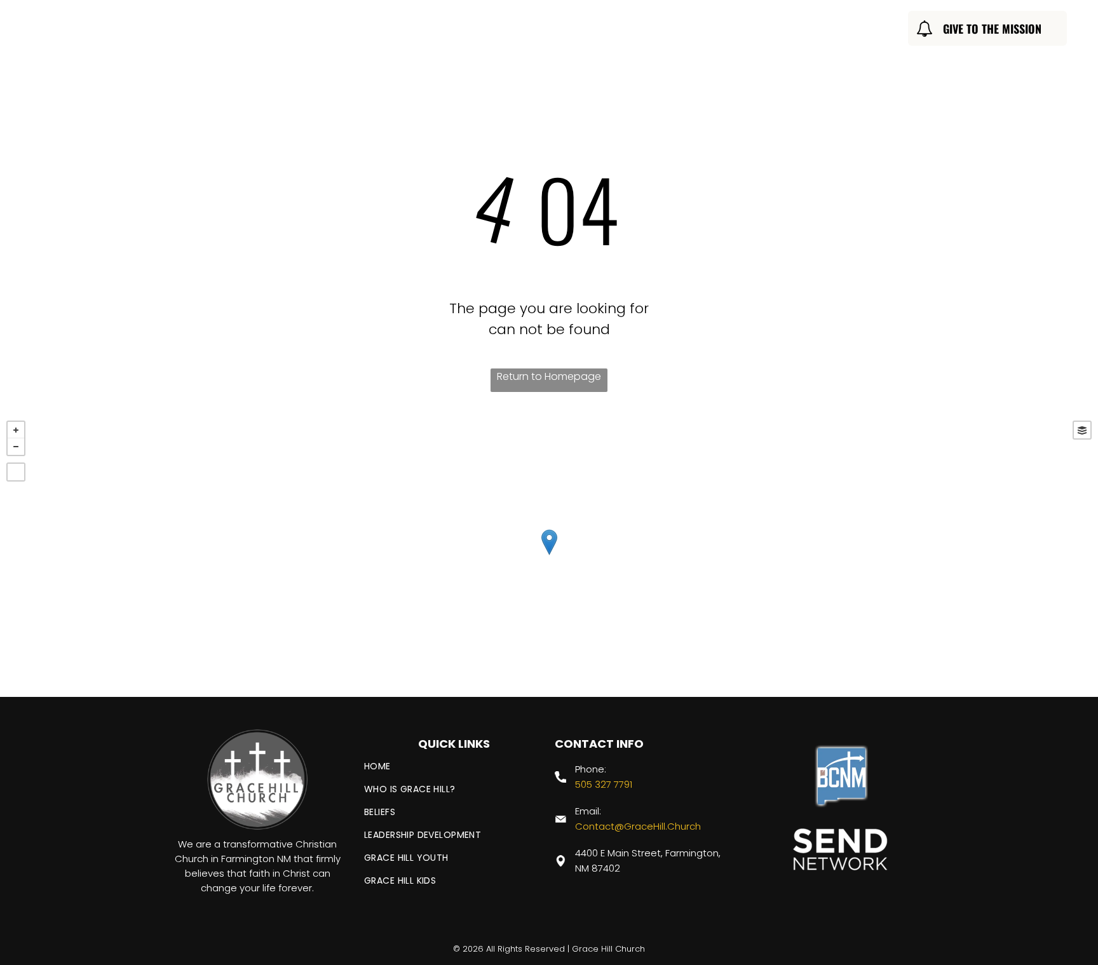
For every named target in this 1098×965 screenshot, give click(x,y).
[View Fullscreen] (16, 472)
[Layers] (1082, 430)
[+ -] (549, 555)
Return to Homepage (549, 376)
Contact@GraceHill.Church (638, 826)
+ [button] (16, 430)
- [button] (16, 446)
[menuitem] (358, 30)
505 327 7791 (603, 784)
